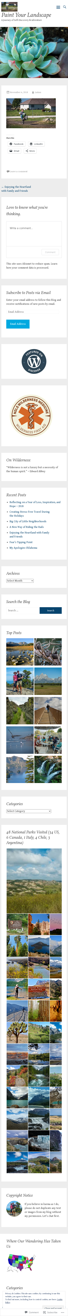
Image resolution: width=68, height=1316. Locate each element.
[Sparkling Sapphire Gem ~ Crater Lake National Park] (20, 770)
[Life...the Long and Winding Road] (48, 711)
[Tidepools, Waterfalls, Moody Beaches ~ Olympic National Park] (48, 770)
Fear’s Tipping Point (21, 542)
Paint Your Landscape (26, 15)
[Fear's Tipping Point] (20, 682)
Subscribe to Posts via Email (28, 293)
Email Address (18, 324)
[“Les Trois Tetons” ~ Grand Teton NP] (48, 682)
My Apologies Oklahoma (23, 548)
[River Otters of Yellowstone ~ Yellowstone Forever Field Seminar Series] (48, 652)
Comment (50, 252)
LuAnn (38, 92)
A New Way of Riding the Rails (27, 527)
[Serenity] (20, 652)
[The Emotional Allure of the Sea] (20, 740)
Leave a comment (19, 171)
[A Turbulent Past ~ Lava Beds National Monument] (20, 711)
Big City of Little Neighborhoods (28, 521)
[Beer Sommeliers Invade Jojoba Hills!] (48, 740)
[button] (17, 924)
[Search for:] (22, 610)
